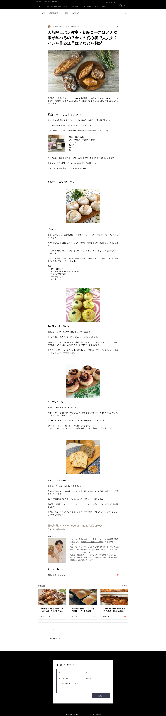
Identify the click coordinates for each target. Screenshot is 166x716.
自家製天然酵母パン (55, 13)
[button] (126, 13)
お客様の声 (75, 13)
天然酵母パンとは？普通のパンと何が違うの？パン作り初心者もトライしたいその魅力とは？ (51, 610)
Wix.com (98, 714)
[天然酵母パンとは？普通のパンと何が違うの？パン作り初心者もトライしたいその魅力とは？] (52, 597)
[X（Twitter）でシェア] (53, 569)
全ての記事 (41, 13)
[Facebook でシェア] (48, 569)
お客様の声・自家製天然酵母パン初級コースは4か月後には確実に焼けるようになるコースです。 (114, 610)
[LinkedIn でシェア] (58, 569)
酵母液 (67, 13)
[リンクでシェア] (63, 569)
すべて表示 (125, 586)
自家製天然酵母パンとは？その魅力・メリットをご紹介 (83, 610)
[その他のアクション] (117, 26)
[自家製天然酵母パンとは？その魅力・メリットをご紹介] (83, 597)
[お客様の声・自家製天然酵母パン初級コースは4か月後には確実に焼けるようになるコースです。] (114, 597)
